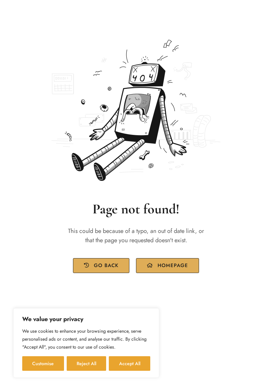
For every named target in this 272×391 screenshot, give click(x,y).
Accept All (129, 363)
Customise (43, 363)
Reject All (86, 363)
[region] (86, 343)
